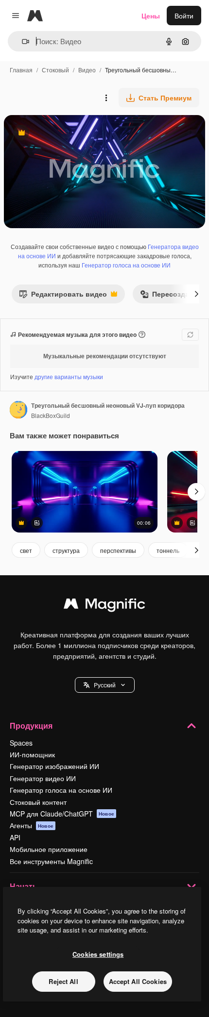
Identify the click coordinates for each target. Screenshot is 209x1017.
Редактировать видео (63, 296)
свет (26, 550)
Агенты (31, 825)
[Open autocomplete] (21, 41)
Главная (21, 70)
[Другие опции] (106, 97)
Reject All (63, 981)
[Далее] (196, 293)
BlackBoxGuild (50, 415)
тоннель (168, 550)
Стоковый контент (38, 802)
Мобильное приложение (48, 849)
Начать (23, 886)
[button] (105, 685)
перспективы (118, 550)
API (15, 837)
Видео (87, 70)
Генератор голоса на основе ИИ (126, 265)
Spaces (21, 743)
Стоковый (55, 70)
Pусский (105, 685)
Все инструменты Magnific (51, 861)
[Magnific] (104, 606)
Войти (183, 15)
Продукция (31, 725)
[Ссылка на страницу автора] (18, 410)
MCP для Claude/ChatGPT (62, 813)
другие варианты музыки (69, 376)
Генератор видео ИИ (43, 778)
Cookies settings (97, 954)
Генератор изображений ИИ (54, 766)
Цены (150, 15)
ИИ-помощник (32, 754)
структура (66, 550)
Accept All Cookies (138, 981)
